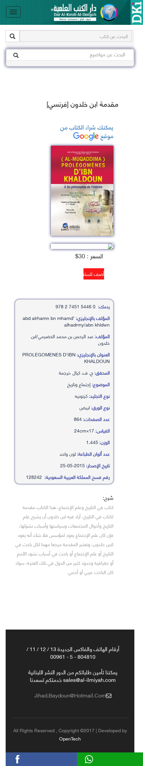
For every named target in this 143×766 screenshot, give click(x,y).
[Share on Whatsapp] (101, 758)
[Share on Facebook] (29, 758)
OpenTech (70, 738)
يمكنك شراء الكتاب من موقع (86, 131)
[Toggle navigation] (13, 12)
